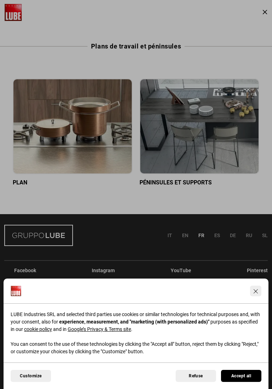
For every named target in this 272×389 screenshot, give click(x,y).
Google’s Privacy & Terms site (99, 329)
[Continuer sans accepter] (255, 291)
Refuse (196, 375)
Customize (30, 375)
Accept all (241, 375)
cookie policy (38, 329)
